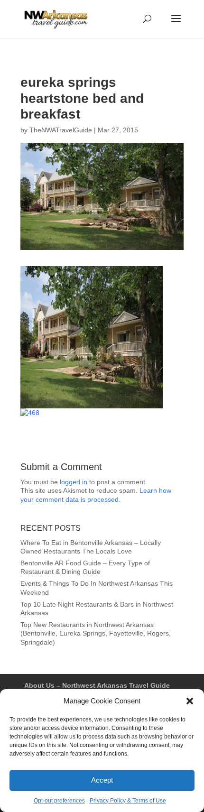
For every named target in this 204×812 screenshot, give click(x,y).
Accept (102, 780)
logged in (73, 482)
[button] (190, 701)
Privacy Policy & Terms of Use (128, 800)
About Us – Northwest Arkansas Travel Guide (97, 685)
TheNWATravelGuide (60, 130)
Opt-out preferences (59, 800)
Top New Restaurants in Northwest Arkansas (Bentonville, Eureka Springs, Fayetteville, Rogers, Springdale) (95, 633)
